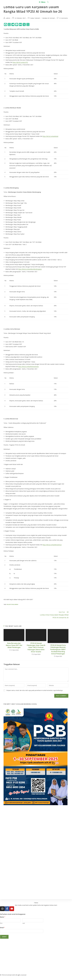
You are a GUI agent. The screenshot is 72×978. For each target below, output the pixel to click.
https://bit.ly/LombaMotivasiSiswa (28, 366)
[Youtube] (11, 908)
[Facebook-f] (7, 908)
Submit (4, 937)
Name (2, 917)
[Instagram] (2, 908)
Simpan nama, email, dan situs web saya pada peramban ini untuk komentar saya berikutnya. (34, 690)
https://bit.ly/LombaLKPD (20, 62)
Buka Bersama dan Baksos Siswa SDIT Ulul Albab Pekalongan (14, 645)
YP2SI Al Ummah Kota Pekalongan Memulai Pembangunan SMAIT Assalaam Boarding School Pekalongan (58, 649)
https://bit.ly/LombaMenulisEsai (52, 545)
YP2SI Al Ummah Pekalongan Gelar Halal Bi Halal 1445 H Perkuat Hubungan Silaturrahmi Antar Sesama (36, 647)
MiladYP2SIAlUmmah (12, 604)
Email (2, 927)
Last (23, 923)
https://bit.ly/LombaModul (50, 136)
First (1, 923)
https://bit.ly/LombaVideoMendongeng (29, 269)
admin (8, 18)
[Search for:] (47, 2)
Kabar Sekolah (35, 18)
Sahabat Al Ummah (48, 18)
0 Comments (63, 18)
